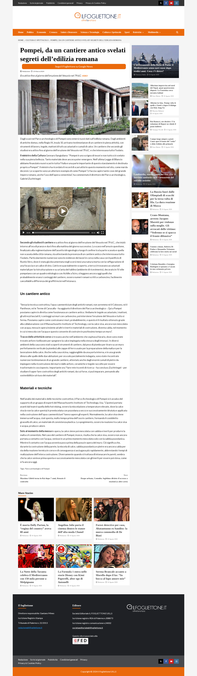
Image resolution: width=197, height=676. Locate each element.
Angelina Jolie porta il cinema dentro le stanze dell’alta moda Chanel (71, 528)
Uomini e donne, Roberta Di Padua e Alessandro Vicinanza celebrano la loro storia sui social (163, 249)
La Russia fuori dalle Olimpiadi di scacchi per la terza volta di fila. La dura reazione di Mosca (162, 198)
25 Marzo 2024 (38, 71)
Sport (127, 32)
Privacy (80, 3)
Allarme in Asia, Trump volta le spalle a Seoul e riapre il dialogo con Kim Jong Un (163, 105)
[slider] (60, 232)
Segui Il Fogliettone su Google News (74, 66)
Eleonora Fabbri (141, 75)
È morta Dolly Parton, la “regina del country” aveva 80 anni (35, 528)
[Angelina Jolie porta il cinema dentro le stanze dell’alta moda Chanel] (74, 509)
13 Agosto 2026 (167, 272)
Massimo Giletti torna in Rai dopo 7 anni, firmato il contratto (42, 478)
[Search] (177, 32)
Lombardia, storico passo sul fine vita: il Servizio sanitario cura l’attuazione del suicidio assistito (155, 177)
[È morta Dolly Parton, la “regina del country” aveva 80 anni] (36, 509)
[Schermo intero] (102, 232)
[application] (63, 211)
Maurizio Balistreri (158, 111)
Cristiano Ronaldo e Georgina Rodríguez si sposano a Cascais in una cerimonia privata (162, 266)
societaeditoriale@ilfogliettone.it (87, 627)
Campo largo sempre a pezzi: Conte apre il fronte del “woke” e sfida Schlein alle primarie (163, 141)
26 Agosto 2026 (37, 535)
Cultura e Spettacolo (112, 32)
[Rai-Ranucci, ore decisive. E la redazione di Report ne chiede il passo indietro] (140, 125)
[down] (143, 32)
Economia (41, 32)
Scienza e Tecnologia (90, 32)
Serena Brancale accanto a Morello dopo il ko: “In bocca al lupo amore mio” (111, 575)
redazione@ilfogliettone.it (30, 627)
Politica (30, 32)
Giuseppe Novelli (157, 130)
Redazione (22, 3)
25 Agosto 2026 (171, 130)
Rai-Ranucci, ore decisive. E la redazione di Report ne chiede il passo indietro (163, 124)
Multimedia (153, 32)
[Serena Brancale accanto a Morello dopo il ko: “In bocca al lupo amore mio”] (112, 556)
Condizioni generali (65, 3)
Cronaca (53, 32)
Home (20, 32)
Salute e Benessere (69, 32)
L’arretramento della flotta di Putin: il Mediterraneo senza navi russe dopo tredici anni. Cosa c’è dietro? (153, 68)
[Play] (23, 232)
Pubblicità (50, 3)
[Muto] (98, 232)
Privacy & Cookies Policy (96, 3)
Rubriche (137, 32)
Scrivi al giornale (36, 3)
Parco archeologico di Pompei (37, 469)
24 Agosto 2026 (75, 535)
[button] (63, 211)
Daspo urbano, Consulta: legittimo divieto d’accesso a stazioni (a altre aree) (104, 478)
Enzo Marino (156, 96)
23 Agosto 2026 (169, 147)
